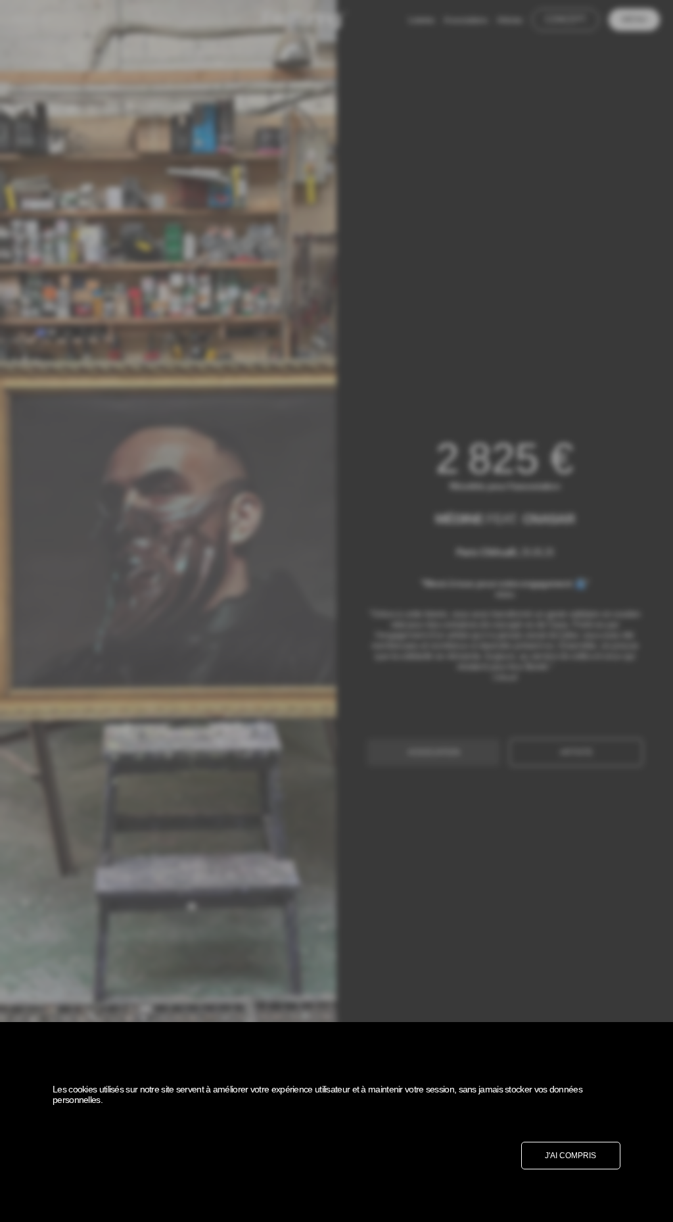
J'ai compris (570, 1155)
